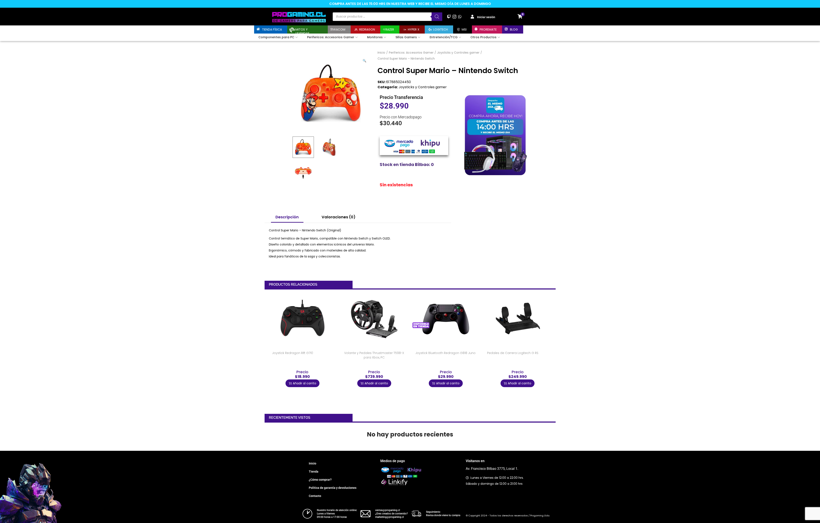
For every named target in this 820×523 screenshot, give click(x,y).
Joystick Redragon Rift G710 (292, 353)
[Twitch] (449, 16)
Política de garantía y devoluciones (332, 487)
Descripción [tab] (287, 217)
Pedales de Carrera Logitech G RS (512, 353)
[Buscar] (437, 16)
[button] (365, 60)
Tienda (313, 471)
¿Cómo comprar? (320, 479)
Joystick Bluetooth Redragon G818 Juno (445, 353)
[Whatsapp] (460, 16)
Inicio (381, 52)
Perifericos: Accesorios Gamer (411, 52)
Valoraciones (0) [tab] (339, 217)
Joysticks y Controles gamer (458, 52)
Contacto (315, 496)
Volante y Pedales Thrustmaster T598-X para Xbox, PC (374, 355)
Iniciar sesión (486, 17)
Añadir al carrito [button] (304, 383)
